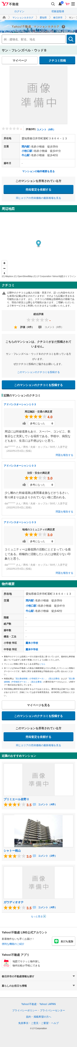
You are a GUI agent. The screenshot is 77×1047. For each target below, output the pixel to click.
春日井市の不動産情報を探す (18, 976)
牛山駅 (26, 155)
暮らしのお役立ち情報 (14, 985)
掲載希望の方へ (42, 1016)
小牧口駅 (27, 151)
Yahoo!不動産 (29, 1004)
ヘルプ (55, 1023)
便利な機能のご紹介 (13, 944)
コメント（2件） (47, 855)
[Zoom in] (4, 263)
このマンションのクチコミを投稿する (38, 372)
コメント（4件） (47, 804)
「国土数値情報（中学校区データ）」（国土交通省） (39, 680)
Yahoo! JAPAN (47, 1004)
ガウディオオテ (14, 902)
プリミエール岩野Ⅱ (16, 799)
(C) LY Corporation (42, 276)
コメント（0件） (46, 129)
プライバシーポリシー (24, 1010)
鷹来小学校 (32, 642)
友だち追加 (67, 941)
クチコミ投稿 (57, 60)
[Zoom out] (4, 268)
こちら (42, 663)
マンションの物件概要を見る (38, 171)
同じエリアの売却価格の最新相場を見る (38, 198)
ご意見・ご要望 (40, 1023)
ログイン (19, 11)
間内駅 (26, 146)
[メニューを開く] (73, 3)
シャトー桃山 (12, 850)
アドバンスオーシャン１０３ (20, 404)
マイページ (20, 60)
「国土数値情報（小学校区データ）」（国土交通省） (37, 678)
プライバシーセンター (52, 1010)
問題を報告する (64, 455)
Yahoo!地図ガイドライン (64, 276)
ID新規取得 (58, 11)
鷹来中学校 (32, 649)
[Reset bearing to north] (4, 273)
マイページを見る (38, 705)
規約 (28, 1016)
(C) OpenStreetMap (23, 276)
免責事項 (23, 1023)
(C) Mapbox (7, 276)
